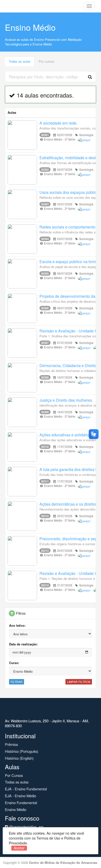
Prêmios (11, 744)
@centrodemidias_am (25, 826)
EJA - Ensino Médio (20, 795)
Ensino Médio (15, 809)
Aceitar (19, 848)
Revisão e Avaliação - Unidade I (67, 331)
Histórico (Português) (21, 751)
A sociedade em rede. (58, 123)
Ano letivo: (17, 625)
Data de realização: (23, 644)
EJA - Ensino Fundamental (26, 788)
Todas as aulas (19, 61)
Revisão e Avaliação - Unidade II (68, 573)
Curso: (14, 662)
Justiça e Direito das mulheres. (66, 400)
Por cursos (46, 61)
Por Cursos (14, 775)
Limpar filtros (78, 682)
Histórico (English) (19, 758)
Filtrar (17, 682)
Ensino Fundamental (21, 802)
